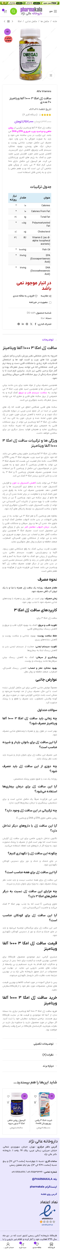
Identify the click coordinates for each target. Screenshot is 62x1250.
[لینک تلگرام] (19, 324)
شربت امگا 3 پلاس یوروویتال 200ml (43, 1122)
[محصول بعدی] (4, 22)
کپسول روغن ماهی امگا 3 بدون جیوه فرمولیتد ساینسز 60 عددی (16, 1125)
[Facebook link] (35, 324)
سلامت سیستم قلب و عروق (33, 392)
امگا (19, 21)
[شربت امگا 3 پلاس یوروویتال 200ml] (43, 1104)
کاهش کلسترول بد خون (24, 483)
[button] (35, 1102)
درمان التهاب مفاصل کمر (36, 527)
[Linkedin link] (23, 324)
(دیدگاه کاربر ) (29, 114)
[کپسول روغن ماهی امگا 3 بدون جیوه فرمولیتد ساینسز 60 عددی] (16, 1104)
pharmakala (37, 1187)
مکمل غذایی (31, 21)
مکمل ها (45, 21)
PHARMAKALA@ (42, 1179)
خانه (55, 21)
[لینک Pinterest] (27, 324)
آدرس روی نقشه (49, 1194)
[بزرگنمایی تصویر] (51, 75)
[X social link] (31, 324)
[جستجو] (13, 11)
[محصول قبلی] (12, 22)
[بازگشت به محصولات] (8, 22)
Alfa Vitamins (44, 91)
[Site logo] (31, 11)
